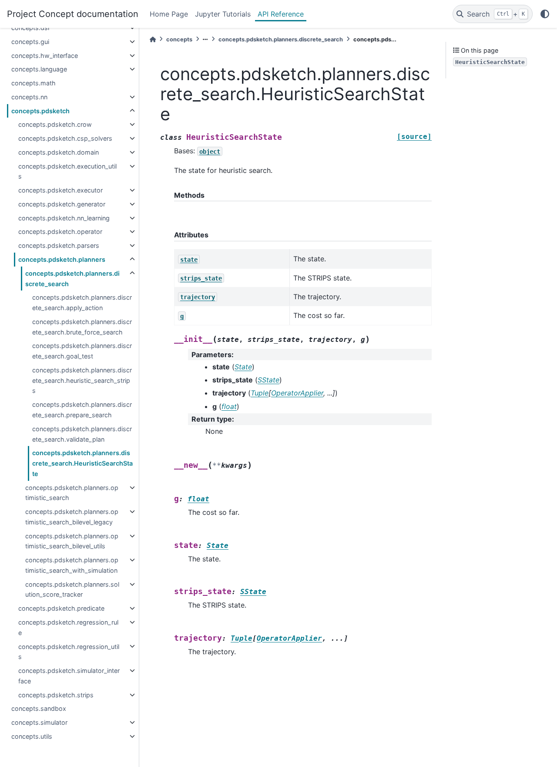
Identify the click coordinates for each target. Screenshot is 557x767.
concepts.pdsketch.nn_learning (64, 218)
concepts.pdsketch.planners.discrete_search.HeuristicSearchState (82, 463)
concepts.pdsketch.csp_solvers (65, 138)
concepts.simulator (39, 722)
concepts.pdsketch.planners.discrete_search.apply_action (82, 302)
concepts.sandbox (38, 708)
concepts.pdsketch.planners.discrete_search (72, 278)
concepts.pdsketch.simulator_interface (69, 676)
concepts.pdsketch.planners (61, 259)
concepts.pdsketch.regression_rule (68, 627)
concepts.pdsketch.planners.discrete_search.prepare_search (82, 410)
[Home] (153, 39)
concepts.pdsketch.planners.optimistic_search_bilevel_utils (71, 541)
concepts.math (33, 83)
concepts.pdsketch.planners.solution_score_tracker (72, 589)
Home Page (169, 14)
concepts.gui (30, 41)
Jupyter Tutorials (223, 14)
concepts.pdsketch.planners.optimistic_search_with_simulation (71, 565)
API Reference (281, 14)
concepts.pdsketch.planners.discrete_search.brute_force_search (82, 327)
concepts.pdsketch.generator (61, 204)
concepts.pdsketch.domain (58, 152)
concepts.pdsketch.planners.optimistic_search (71, 493)
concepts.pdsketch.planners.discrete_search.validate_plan (82, 434)
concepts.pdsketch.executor (60, 190)
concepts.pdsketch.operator (60, 231)
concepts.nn (29, 97)
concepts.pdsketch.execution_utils (67, 171)
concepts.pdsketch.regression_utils (68, 651)
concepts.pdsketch (40, 111)
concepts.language (39, 69)
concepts (179, 39)
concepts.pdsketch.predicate (61, 608)
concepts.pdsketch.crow (55, 124)
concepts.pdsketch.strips (56, 695)
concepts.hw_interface (44, 55)
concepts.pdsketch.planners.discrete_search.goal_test (82, 351)
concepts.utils (31, 736)
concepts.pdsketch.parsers (58, 245)
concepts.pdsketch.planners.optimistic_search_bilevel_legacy (71, 517)
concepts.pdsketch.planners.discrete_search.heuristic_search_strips (82, 380)
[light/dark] (545, 14)
